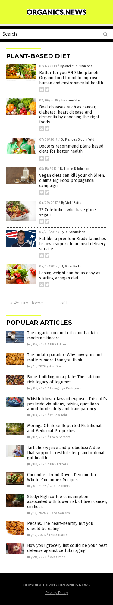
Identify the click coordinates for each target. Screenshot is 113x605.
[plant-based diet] (57, 14)
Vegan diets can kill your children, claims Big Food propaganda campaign (72, 180)
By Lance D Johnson (74, 169)
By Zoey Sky (70, 100)
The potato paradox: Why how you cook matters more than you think (65, 357)
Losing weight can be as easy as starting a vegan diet (69, 275)
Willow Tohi (58, 415)
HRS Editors (59, 344)
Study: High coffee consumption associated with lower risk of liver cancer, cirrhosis (67, 502)
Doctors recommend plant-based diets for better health (71, 149)
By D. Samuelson (73, 232)
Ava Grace (57, 366)
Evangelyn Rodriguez (66, 388)
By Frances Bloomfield (77, 140)
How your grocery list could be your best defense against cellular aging (67, 548)
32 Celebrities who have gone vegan (67, 212)
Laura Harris (58, 535)
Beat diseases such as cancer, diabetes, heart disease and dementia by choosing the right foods (69, 114)
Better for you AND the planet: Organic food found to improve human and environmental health (71, 78)
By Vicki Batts (71, 203)
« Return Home (26, 303)
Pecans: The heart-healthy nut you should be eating (60, 526)
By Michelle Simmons (76, 66)
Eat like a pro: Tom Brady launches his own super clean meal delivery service (72, 243)
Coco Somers (60, 437)
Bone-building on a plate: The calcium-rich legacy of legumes (64, 379)
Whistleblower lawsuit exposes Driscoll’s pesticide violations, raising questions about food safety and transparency (67, 404)
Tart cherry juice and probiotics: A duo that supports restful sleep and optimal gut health (66, 452)
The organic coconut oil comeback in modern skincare (62, 335)
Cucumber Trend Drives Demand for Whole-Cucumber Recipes (61, 477)
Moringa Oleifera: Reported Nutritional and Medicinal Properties (64, 428)
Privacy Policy (56, 593)
